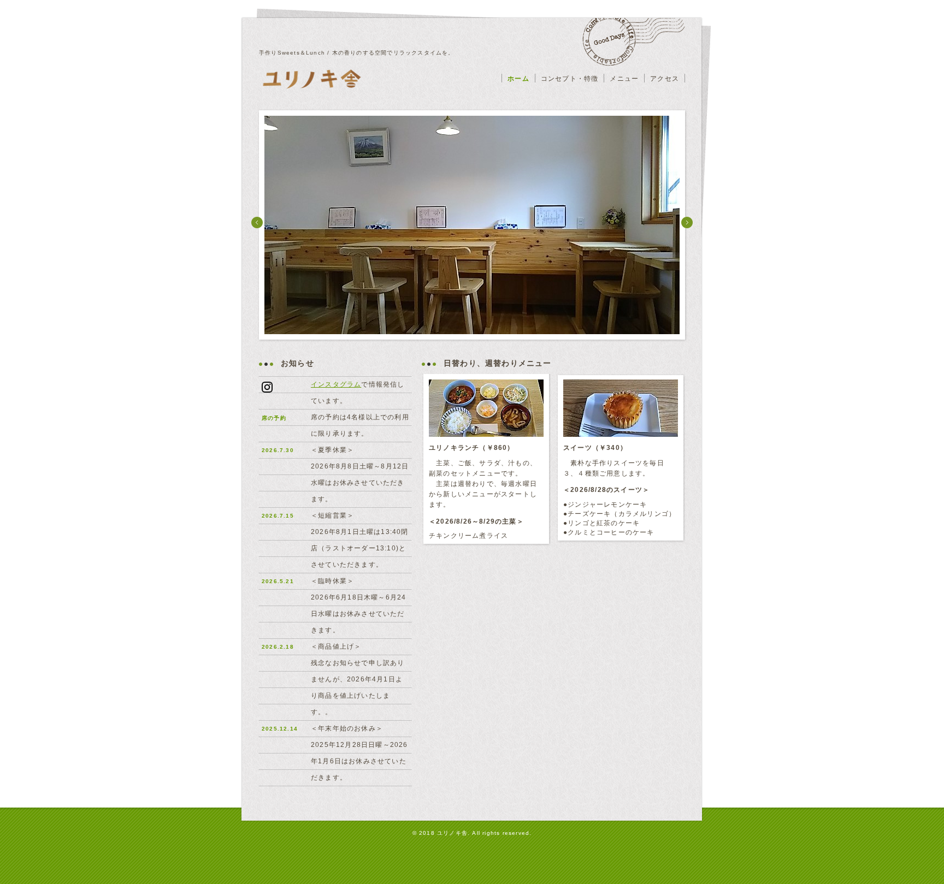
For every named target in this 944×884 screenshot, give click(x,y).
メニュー (624, 78)
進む (687, 222)
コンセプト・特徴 (570, 78)
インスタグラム (336, 384)
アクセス (664, 78)
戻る (257, 222)
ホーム (518, 78)
